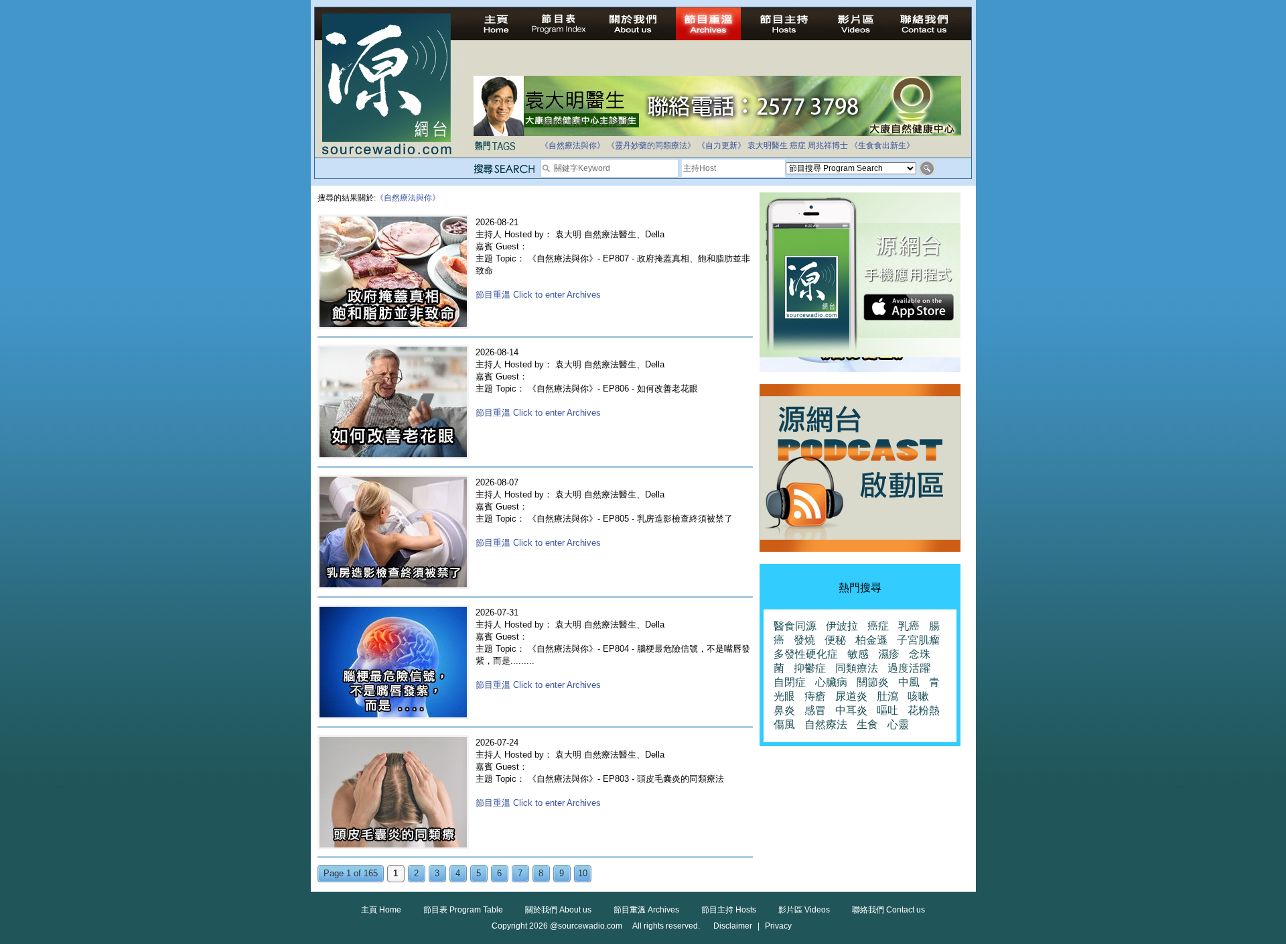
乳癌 (909, 626)
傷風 (784, 724)
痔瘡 (815, 696)
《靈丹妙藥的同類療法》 (651, 145)
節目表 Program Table (463, 909)
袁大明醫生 (767, 145)
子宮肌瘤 (918, 640)
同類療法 (856, 668)
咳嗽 (918, 696)
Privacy (778, 926)
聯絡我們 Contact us (888, 909)
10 (582, 873)
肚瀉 (887, 696)
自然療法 (825, 724)
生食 (867, 724)
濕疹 (889, 654)
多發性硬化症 (806, 654)
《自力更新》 (721, 145)
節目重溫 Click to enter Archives (538, 295)
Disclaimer (732, 926)
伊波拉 (842, 626)
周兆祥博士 (828, 145)
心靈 (898, 724)
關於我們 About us (558, 909)
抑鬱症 (810, 668)
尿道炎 (851, 696)
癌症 (798, 145)
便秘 (835, 640)
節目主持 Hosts (728, 909)
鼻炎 (784, 710)
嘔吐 (887, 710)
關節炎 (873, 682)
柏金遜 (871, 640)
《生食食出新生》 (882, 145)
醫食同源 (795, 626)
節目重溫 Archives (646, 909)
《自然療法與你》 (573, 145)
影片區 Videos (804, 909)
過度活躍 (908, 668)
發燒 (804, 640)
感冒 (815, 710)
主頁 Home (381, 909)
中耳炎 (851, 710)
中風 (909, 682)
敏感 (858, 654)
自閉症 (790, 682)
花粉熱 (924, 710)
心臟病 (831, 682)
